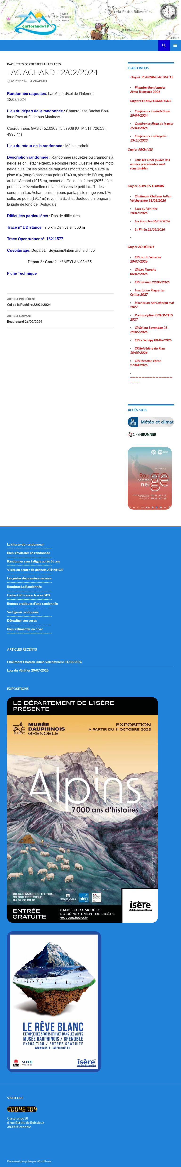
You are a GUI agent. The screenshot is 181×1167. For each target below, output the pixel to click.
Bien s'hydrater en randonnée (28, 553)
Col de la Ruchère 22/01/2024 (29, 301)
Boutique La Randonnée (24, 587)
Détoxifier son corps (22, 620)
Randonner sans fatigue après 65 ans (33, 561)
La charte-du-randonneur (25, 544)
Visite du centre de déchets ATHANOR (35, 570)
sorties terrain (37, 64)
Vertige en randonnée (22, 612)
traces (55, 64)
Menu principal (175, 45)
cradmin (40, 81)
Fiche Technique (22, 273)
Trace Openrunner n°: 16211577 (35, 239)
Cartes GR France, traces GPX (28, 595)
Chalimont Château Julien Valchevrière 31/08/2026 (44, 662)
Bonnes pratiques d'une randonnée (32, 603)
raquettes (15, 64)
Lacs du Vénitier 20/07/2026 (28, 670)
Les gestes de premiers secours (29, 578)
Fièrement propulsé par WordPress (29, 1161)
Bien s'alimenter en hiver (25, 629)
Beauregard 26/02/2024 (24, 318)
